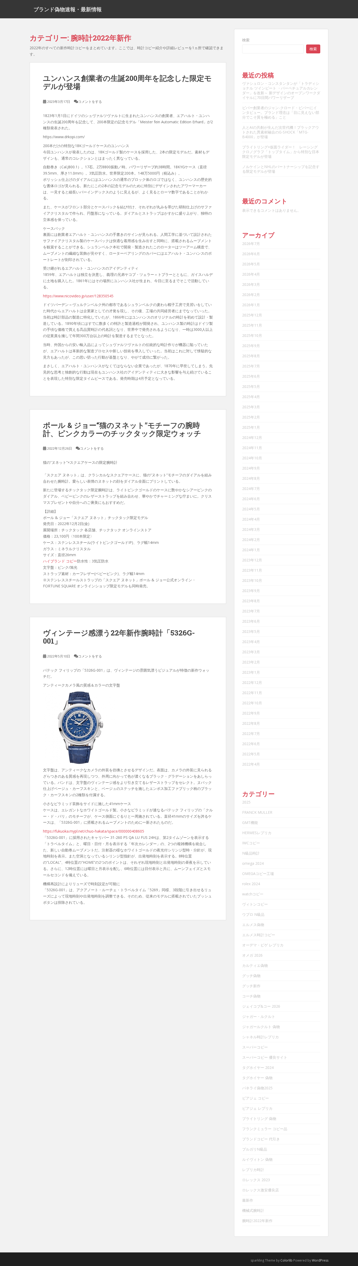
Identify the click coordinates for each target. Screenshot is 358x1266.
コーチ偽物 (251, 996)
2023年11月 (252, 570)
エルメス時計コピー (258, 934)
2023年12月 (252, 559)
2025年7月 (251, 366)
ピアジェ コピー (255, 1098)
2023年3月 (251, 651)
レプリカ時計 (253, 1169)
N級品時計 (251, 853)
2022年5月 (251, 753)
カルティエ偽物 (255, 965)
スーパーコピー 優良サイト (264, 1057)
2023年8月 (251, 600)
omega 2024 (253, 863)
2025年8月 (251, 355)
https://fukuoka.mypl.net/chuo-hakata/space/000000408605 (93, 831)
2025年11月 (252, 325)
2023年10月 (252, 580)
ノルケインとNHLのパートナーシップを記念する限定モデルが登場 (280, 169)
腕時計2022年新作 (257, 1220)
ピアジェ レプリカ (257, 1108)
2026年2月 (251, 294)
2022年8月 (251, 723)
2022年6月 (251, 743)
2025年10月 (252, 335)
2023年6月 (251, 621)
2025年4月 (251, 396)
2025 (246, 802)
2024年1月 (251, 549)
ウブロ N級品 (253, 914)
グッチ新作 (251, 985)
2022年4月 (251, 764)
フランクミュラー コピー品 (264, 1128)
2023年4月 (251, 641)
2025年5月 (251, 386)
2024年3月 (251, 529)
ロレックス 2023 (256, 1179)
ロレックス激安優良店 (260, 1189)
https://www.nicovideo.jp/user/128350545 (78, 295)
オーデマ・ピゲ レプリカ (263, 944)
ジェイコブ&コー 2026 (261, 1006)
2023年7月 (251, 611)
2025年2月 (251, 417)
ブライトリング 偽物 (259, 1118)
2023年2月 (251, 662)
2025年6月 (251, 376)
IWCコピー (251, 842)
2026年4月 (251, 274)
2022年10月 (252, 702)
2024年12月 (252, 437)
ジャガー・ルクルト (258, 1016)
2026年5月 (251, 263)
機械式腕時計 (253, 1210)
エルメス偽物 (253, 924)
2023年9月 (251, 590)
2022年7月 (251, 733)
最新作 (247, 1200)
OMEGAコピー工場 (258, 873)
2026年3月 (251, 284)
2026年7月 (251, 243)
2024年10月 (252, 457)
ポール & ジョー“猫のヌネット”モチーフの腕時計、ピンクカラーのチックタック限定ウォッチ (122, 429)
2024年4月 (251, 519)
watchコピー (252, 893)
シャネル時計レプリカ (260, 1036)
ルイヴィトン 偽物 (257, 1159)
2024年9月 (251, 468)
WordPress (320, 1260)
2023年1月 (251, 672)
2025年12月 (252, 315)
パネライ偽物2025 (257, 1087)
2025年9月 (251, 345)
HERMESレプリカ (257, 832)
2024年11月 (252, 447)
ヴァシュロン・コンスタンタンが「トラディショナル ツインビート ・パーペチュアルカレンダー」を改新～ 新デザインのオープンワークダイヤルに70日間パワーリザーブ (281, 90)
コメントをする (90, 101)
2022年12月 (252, 682)
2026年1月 (251, 304)
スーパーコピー (255, 1047)
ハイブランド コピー (60, 561)
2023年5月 (251, 631)
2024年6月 (251, 498)
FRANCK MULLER (257, 812)
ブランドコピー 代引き (261, 1138)
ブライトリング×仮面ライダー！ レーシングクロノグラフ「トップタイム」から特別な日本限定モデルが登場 (280, 151)
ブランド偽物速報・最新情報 (68, 9)
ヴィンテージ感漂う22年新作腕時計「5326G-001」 (119, 637)
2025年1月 (251, 427)
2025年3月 (251, 406)
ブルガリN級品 (254, 1149)
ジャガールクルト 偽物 (261, 1026)
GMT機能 (250, 822)
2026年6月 (251, 253)
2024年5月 (251, 508)
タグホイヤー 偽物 (257, 1077)
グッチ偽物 (251, 975)
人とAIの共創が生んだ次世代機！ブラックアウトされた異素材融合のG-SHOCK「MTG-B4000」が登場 (280, 132)
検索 (245, 39)
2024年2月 (251, 539)
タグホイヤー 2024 (258, 1067)
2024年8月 (251, 478)
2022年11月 (252, 692)
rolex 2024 (251, 883)
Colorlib (286, 1260)
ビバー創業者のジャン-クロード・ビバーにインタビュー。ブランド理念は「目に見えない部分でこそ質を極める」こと (280, 112)
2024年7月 (251, 488)
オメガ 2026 (252, 955)
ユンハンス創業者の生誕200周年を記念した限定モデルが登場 (127, 82)
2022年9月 (251, 713)
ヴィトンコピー (255, 904)
